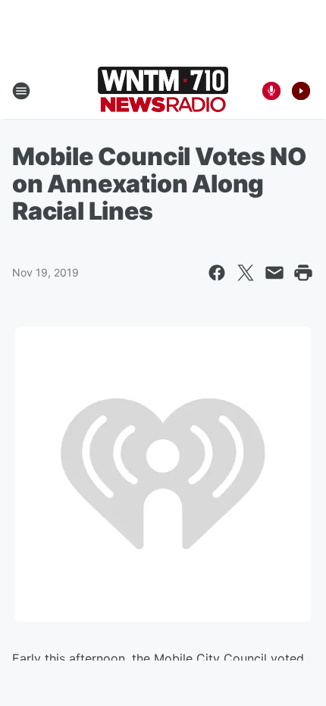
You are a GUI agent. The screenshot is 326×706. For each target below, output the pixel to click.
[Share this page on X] (245, 272)
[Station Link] (163, 91)
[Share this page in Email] (274, 272)
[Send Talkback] (271, 91)
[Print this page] (303, 272)
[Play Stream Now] (301, 91)
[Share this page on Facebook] (216, 272)
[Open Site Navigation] (21, 91)
